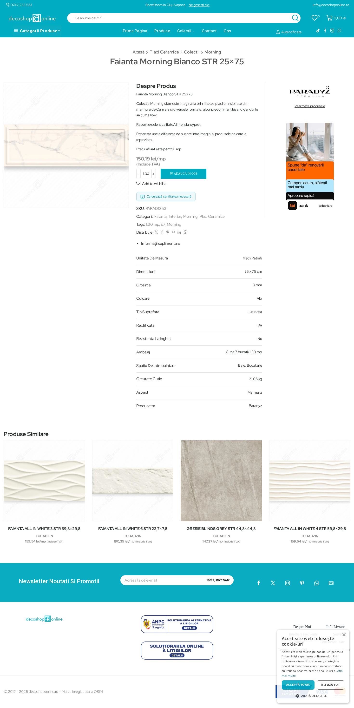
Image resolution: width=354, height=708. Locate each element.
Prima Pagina (135, 30)
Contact (209, 30)
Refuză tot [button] (330, 685)
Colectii (184, 30)
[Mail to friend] (173, 232)
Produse (162, 30)
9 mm (257, 285)
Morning (212, 52)
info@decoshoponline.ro (331, 5)
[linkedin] (179, 232)
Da (259, 325)
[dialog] (313, 666)
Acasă (138, 52)
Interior (175, 216)
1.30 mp (152, 224)
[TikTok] (318, 31)
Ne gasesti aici (199, 5)
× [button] (344, 635)
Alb (259, 298)
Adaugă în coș (185, 173)
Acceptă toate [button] (298, 685)
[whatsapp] (184, 232)
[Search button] (295, 18)
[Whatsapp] (339, 31)
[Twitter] (156, 232)
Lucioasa (255, 311)
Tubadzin (44, 536)
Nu (259, 338)
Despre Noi (302, 627)
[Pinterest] (167, 232)
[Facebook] (325, 31)
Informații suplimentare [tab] (160, 243)
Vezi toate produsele (310, 106)
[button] (313, 695)
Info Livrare (335, 627)
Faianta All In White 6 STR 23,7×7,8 (132, 528)
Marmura (255, 392)
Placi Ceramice (164, 52)
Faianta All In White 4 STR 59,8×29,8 (310, 528)
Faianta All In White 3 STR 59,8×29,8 (44, 528)
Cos (227, 30)
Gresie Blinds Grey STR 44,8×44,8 (221, 528)
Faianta (160, 216)
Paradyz (255, 405)
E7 (163, 224)
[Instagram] (332, 31)
